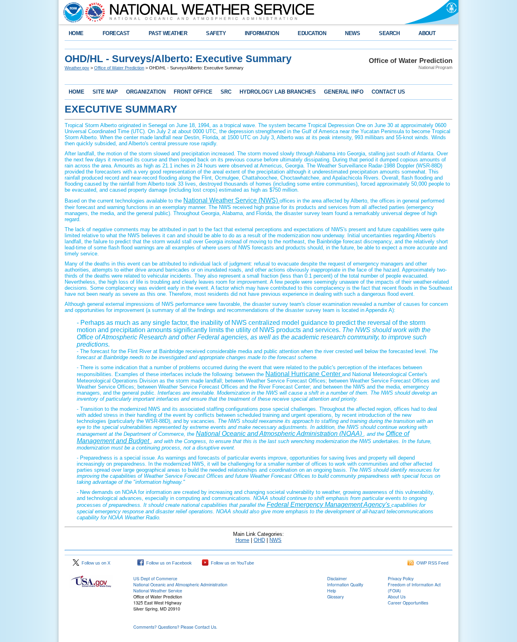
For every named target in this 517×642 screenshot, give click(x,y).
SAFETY (216, 33)
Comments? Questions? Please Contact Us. (175, 627)
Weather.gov (77, 67)
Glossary (335, 597)
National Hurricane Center (303, 373)
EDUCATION (312, 33)
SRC (226, 92)
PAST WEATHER (168, 33)
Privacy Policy (401, 578)
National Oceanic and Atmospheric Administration (180, 584)
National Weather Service (157, 591)
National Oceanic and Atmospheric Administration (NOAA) (280, 433)
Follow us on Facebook (168, 562)
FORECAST (116, 33)
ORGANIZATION (146, 92)
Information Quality (345, 584)
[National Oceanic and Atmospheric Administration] (71, 12)
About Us (397, 597)
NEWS (352, 33)
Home (242, 540)
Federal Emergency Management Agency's (329, 504)
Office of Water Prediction (119, 67)
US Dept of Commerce (155, 578)
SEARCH (389, 33)
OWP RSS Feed (431, 562)
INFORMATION (262, 33)
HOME (76, 33)
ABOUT (426, 33)
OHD (259, 540)
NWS (275, 540)
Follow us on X (94, 562)
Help (331, 591)
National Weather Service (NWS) (231, 200)
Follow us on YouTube (231, 562)
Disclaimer (337, 578)
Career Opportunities (408, 603)
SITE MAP (105, 92)
